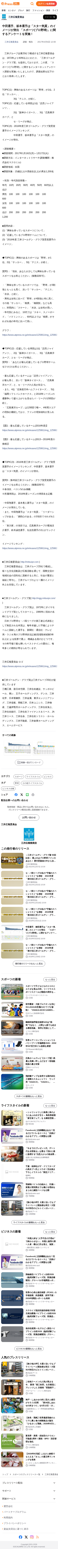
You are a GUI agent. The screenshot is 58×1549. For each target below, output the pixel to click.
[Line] (27, 794)
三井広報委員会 (11, 42)
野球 (17, 783)
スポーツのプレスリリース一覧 (26, 1474)
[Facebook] (16, 794)
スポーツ (19, 776)
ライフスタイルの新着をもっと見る (29, 1222)
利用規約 (7, 1517)
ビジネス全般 (8, 788)
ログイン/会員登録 (46, 4)
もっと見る (50, 979)
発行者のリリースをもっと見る (29, 963)
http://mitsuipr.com (30, 562)
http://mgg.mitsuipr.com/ (43, 598)
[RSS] (37, 1537)
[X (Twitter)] (21, 794)
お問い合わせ (29, 817)
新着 (4, 10)
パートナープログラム (14, 1512)
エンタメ (12, 10)
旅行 (28, 10)
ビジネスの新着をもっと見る (29, 1349)
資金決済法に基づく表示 (15, 1529)
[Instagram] (32, 1537)
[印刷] (33, 794)
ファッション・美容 (41, 10)
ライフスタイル (33, 776)
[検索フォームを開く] (32, 3)
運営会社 (7, 1506)
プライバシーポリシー (14, 1523)
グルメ (21, 10)
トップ (5, 1474)
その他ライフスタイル (32, 783)
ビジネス (48, 776)
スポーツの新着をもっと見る (29, 1096)
